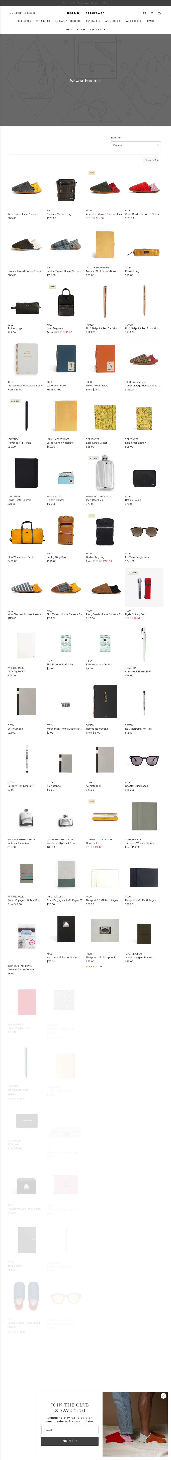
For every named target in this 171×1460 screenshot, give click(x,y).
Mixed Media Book (97, 385)
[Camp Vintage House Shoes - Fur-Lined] (144, 358)
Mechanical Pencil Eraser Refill (64, 728)
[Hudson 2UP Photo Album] (105, 1123)
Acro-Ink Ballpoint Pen (138, 671)
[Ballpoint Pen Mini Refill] (27, 758)
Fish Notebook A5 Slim (60, 664)
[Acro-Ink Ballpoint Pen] (144, 644)
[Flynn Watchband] (66, 1356)
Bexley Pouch (133, 499)
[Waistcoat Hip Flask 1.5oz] (66, 816)
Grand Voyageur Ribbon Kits (24, 899)
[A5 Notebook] (105, 758)
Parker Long (132, 270)
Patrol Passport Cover (137, 1264)
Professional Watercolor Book (25, 385)
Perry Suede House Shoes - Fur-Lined (104, 614)
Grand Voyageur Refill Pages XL (65, 899)
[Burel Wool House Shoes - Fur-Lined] (27, 1356)
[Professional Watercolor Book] (27, 358)
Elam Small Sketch (135, 442)
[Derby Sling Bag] (105, 530)
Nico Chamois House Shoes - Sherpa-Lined (24, 614)
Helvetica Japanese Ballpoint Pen (144, 1026)
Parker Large (15, 328)
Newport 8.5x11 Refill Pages (102, 899)
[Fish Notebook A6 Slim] (105, 641)
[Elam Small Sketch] (144, 415)
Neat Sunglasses (95, 1321)
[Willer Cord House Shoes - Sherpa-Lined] (27, 187)
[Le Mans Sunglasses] (144, 530)
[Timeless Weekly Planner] (144, 816)
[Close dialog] (163, 1396)
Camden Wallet (94, 1264)
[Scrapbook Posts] (105, 999)
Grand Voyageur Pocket (138, 957)
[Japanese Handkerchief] (66, 999)
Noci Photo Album (135, 1207)
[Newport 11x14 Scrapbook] (105, 930)
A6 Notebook (54, 785)
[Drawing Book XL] (27, 644)
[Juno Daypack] (66, 301)
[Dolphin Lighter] (66, 473)
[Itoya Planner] (27, 1237)
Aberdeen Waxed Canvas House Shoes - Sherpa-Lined (104, 214)
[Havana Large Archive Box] (66, 1123)
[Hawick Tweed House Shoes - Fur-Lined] (27, 244)
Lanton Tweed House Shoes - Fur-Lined (64, 271)
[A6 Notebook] (66, 758)
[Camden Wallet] (105, 1237)
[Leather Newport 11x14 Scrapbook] (144, 1061)
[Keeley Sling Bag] (66, 530)
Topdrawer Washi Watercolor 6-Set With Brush (143, 1321)
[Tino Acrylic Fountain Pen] (27, 1413)
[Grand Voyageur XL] (27, 999)
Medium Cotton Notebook (101, 270)
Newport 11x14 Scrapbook (101, 957)
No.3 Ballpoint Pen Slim (99, 1088)
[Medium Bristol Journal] (66, 1061)
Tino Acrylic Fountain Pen (22, 1440)
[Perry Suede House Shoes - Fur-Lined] (105, 587)
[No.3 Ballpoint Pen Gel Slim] (105, 301)
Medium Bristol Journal (60, 1088)
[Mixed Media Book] (105, 358)
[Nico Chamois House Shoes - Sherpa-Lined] (27, 587)
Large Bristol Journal (19, 499)
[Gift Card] (27, 1119)
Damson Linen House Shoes (24, 1321)
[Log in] (152, 12)
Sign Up (67, 2)
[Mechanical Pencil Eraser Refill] (66, 701)
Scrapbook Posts (96, 1026)
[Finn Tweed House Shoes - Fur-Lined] (66, 587)
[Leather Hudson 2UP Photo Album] (105, 1180)
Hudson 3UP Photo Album (62, 957)
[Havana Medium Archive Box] (27, 1180)
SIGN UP (70, 1441)
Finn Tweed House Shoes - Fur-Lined (65, 614)
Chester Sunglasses (136, 785)
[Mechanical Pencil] (27, 1061)
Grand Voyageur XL (19, 1026)
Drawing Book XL (17, 671)
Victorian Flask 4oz (18, 842)
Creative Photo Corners (21, 969)
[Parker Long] (144, 244)
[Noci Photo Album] (144, 1180)
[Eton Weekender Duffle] (27, 530)
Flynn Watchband (56, 1382)
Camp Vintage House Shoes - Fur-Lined (142, 385)
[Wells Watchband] (105, 1356)
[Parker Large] (27, 301)
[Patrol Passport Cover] (144, 1237)
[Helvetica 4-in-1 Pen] (27, 415)
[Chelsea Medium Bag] (66, 187)
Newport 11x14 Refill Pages (140, 899)
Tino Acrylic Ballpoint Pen (139, 1382)
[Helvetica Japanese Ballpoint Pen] (144, 999)
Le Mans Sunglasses (137, 556)
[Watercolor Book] (66, 358)
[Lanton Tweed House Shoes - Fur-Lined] (66, 244)
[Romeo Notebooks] (105, 701)
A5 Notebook (93, 785)
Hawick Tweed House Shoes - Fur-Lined (25, 271)
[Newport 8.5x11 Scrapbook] (66, 1180)
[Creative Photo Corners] (27, 936)
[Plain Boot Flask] (105, 473)
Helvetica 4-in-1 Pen (19, 442)
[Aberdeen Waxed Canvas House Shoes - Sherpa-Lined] (105, 187)
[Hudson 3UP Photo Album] (66, 930)
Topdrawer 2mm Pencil (60, 1264)
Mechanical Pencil (18, 1088)
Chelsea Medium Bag (59, 213)
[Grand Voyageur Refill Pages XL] (66, 873)
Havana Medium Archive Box (24, 1207)
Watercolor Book (56, 385)
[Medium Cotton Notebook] (105, 244)
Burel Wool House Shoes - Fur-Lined (25, 1383)
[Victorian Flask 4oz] (27, 816)
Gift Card (13, 1142)
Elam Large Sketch (97, 442)
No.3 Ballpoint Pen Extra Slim (141, 328)
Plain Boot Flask (95, 499)
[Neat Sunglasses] (105, 1294)
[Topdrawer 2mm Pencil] (66, 1237)
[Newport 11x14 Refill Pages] (144, 873)
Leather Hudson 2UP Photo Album (101, 1207)
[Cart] (159, 12)
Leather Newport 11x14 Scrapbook (138, 1088)
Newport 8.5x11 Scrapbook (62, 1207)
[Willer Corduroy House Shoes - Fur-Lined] (144, 187)
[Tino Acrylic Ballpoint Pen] (144, 1356)
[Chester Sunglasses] (144, 758)
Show (148, 159)
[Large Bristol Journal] (27, 473)
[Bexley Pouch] (144, 473)
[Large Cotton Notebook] (66, 415)
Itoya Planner (15, 1264)
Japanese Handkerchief (60, 1026)
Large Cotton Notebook (60, 442)
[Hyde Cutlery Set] (144, 587)
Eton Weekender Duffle (21, 556)
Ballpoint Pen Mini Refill (21, 785)
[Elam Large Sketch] (105, 415)
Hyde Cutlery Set (135, 614)
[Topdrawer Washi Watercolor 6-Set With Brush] (144, 1294)
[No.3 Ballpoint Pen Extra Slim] (144, 301)
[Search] (144, 12)
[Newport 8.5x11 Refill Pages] (105, 873)
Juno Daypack (55, 328)
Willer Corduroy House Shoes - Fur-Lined (143, 214)
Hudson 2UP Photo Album (101, 1149)
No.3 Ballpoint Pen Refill (138, 728)
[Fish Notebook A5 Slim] (66, 641)
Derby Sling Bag (95, 556)
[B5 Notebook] (27, 701)
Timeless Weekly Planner (139, 842)
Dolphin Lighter (55, 499)
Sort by (116, 137)
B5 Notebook (15, 728)
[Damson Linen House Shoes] (27, 1294)
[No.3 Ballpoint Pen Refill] (144, 701)
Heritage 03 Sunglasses (60, 1321)
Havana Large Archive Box (62, 1149)
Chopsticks (92, 842)
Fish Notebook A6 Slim (99, 664)
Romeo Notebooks (97, 728)
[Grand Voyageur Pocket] (144, 930)
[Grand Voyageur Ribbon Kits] (27, 873)
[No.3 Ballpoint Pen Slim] (105, 1061)
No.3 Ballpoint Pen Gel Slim (101, 328)
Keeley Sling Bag (56, 556)
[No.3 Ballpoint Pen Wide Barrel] (144, 1123)
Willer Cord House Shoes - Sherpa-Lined (23, 214)
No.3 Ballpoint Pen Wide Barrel (142, 1149)
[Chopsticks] (105, 816)
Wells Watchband (96, 1382)
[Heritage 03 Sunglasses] (66, 1294)
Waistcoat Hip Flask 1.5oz (61, 842)
